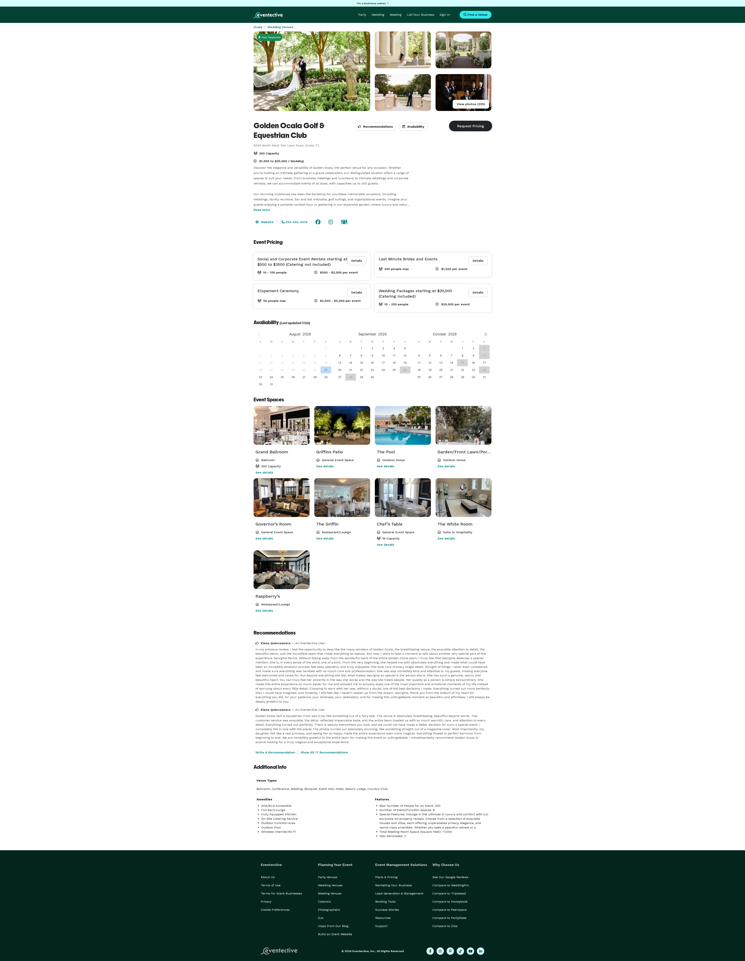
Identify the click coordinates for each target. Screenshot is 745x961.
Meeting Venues (329, 893)
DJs (320, 918)
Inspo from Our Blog (333, 926)
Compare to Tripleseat (449, 893)
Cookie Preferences (275, 910)
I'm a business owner (371, 3)
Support (381, 926)
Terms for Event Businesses (281, 893)
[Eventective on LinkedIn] (480, 951)
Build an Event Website (335, 934)
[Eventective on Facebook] (430, 951)
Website (267, 222)
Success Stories (387, 910)
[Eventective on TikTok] (460, 951)
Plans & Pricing (386, 877)
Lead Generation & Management (399, 893)
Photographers (329, 910)
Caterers (324, 901)
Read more (262, 210)
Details (356, 260)
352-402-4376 (296, 222)
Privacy (266, 901)
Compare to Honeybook (450, 901)
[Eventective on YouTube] (470, 951)
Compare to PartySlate (449, 918)
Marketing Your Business (393, 885)
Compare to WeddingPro (450, 885)
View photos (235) (471, 104)
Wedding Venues (280, 27)
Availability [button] (415, 126)
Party (362, 14)
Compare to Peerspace (449, 910)
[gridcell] (325, 369)
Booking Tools (385, 901)
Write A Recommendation (275, 752)
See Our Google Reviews (450, 877)
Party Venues (327, 877)
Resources (383, 918)
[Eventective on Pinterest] (450, 951)
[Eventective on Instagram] (440, 951)
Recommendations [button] (377, 126)
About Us (268, 877)
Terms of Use (271, 885)
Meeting (396, 14)
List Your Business (420, 14)
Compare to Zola (444, 926)
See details (264, 472)
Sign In (445, 14)
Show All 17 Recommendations (324, 752)
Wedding (378, 14)
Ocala (258, 27)
